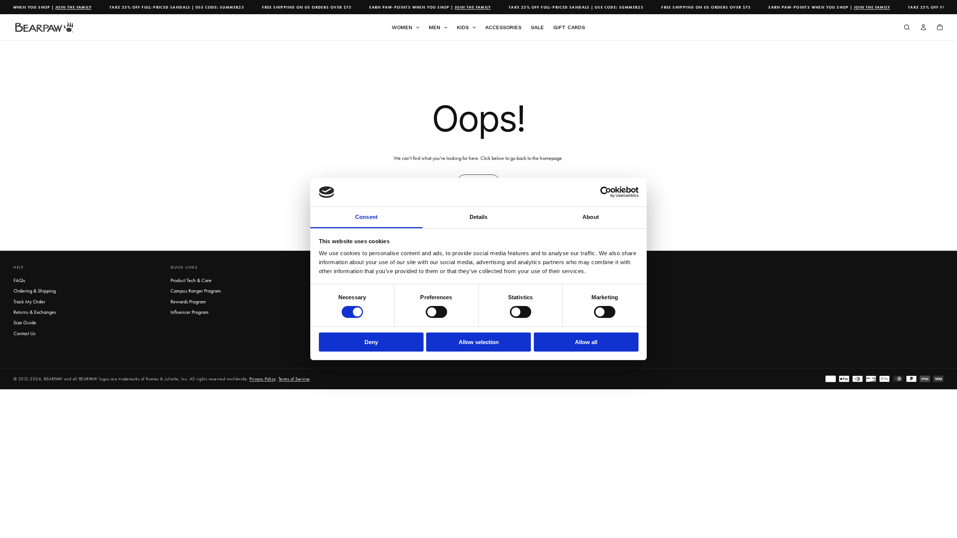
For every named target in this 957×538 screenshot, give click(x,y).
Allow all (586, 342)
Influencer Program (189, 312)
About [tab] (590, 217)
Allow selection (479, 342)
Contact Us (24, 333)
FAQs (19, 280)
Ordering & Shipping (34, 291)
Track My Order (29, 302)
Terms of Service (294, 378)
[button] (907, 28)
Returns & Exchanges (34, 312)
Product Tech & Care (191, 280)
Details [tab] (479, 217)
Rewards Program (188, 302)
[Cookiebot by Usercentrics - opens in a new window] (605, 192)
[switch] (436, 312)
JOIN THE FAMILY (68, 7)
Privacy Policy (262, 378)
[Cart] (940, 28)
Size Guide (24, 322)
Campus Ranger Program (195, 291)
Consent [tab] (366, 217)
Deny (371, 342)
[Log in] (923, 28)
